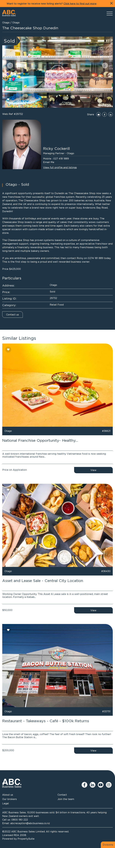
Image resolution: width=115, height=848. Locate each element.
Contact (62, 794)
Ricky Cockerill (56, 148)
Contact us (12, 314)
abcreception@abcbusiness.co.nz (30, 823)
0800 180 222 (19, 819)
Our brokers (9, 799)
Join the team (66, 799)
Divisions (108, 844)
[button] (10, 65)
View (93, 470)
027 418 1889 (61, 158)
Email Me (48, 162)
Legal (5, 803)
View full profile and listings (60, 167)
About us (7, 794)
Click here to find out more (79, 4)
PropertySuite (26, 838)
